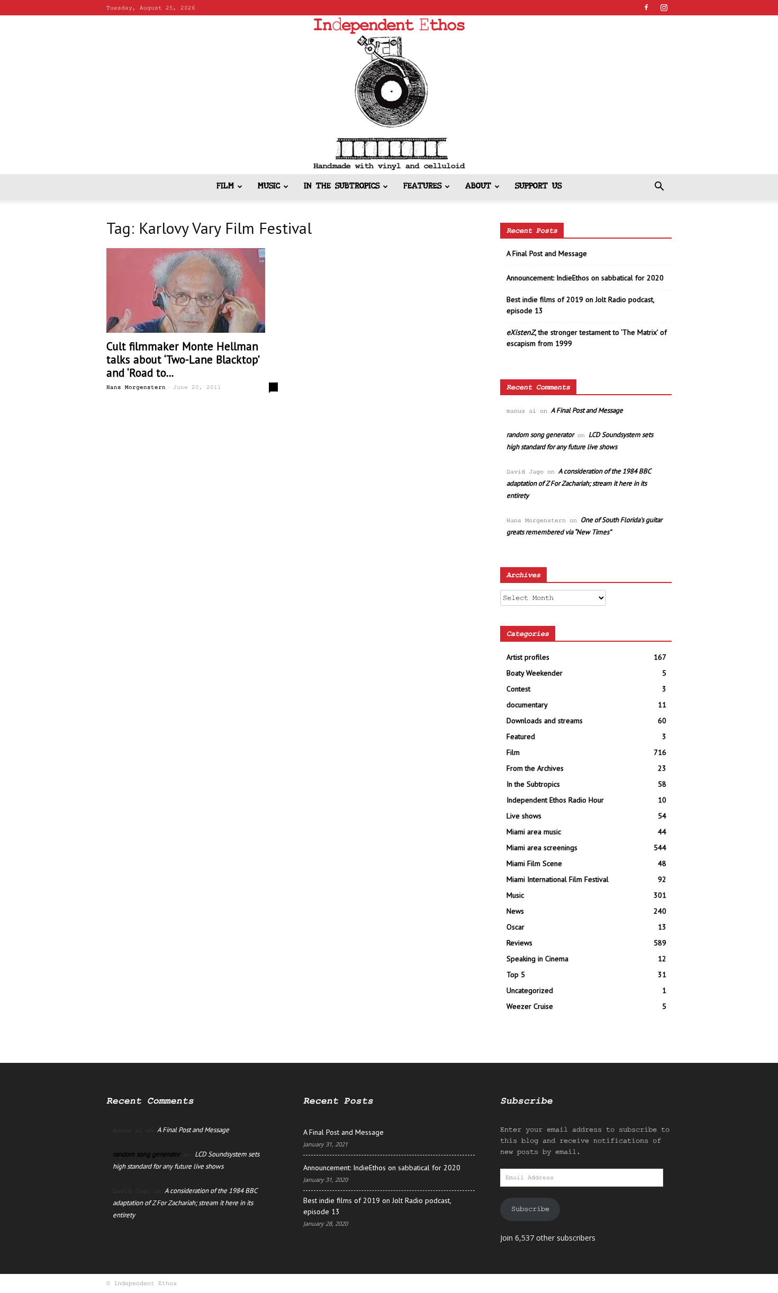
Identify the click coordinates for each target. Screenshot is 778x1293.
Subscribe (530, 1209)
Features (422, 186)
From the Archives (535, 768)
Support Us (538, 186)
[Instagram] (664, 7)
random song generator (540, 434)
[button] (659, 188)
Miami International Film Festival (557, 879)
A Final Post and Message (546, 253)
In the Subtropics (341, 186)
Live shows (523, 816)
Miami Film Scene (534, 863)
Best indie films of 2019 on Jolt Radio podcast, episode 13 (580, 305)
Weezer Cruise (529, 1006)
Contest (518, 689)
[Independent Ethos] (389, 94)
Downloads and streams (544, 720)
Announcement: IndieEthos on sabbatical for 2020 (585, 278)
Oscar (515, 927)
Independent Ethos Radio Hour (555, 800)
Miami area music (533, 831)
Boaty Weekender (534, 673)
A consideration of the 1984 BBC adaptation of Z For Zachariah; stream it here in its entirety (578, 483)
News (515, 911)
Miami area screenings (541, 847)
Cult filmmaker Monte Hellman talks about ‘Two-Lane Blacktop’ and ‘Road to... (182, 359)
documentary (527, 704)
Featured (520, 736)
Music (269, 186)
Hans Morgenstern (136, 387)
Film (225, 186)
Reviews (519, 943)
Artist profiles (527, 657)
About (478, 186)
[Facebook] (646, 7)
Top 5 (515, 974)
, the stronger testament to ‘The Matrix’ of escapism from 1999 (586, 337)
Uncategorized (529, 990)
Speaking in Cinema (537, 958)
